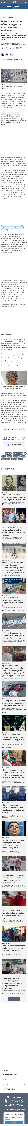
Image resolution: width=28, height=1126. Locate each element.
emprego (4, 456)
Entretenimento (10, 1075)
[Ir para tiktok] (10, 1105)
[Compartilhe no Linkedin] (10, 48)
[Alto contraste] (2, 54)
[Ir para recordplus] (6, 1105)
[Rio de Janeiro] (14, 6)
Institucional (9, 1089)
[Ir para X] (14, 1105)
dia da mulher (17, 456)
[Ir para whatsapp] (18, 1105)
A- (11, 54)
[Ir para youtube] (21, 1105)
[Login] (25, 2)
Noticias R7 (3, 17)
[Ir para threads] (21, 1101)
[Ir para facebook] (10, 1101)
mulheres (10, 456)
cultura (20, 459)
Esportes (6, 1070)
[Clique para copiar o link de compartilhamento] (21, 48)
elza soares (14, 459)
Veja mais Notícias (14, 999)
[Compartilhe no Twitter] (3, 48)
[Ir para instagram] (14, 1101)
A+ (7, 54)
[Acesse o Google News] (17, 48)
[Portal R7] (14, 2)
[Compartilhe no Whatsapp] (13, 48)
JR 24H (5, 1080)
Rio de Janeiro (10, 17)
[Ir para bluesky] (6, 1101)
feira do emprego (6, 459)
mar (25, 453)
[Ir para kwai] (18, 1101)
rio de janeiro (8, 453)
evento (23, 456)
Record (6, 1084)
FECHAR (14, 1122)
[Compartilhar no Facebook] (6, 48)
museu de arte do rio (18, 453)
